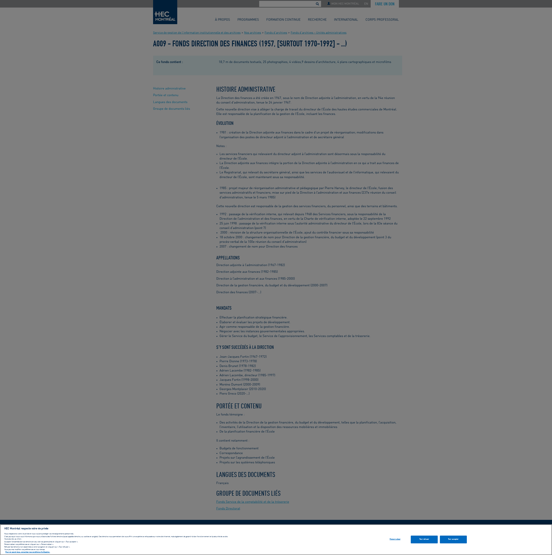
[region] (276, 539)
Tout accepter (453, 539)
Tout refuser (424, 539)
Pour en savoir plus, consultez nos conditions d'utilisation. (27, 552)
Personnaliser (395, 539)
